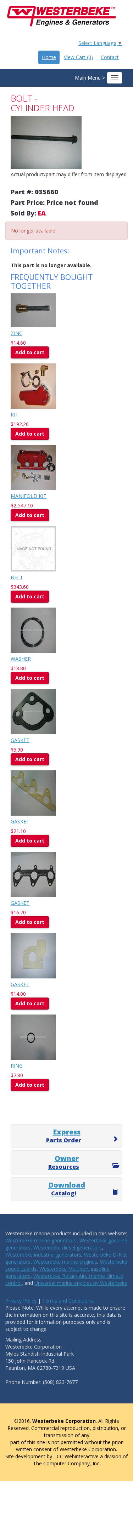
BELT (17, 577)
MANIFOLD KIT (28, 496)
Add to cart (29, 352)
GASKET (20, 740)
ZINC (16, 333)
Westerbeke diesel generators (67, 1247)
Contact (110, 57)
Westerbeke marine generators (41, 1240)
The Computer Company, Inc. (66, 1463)
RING (17, 1065)
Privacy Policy (21, 1300)
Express (63, 1135)
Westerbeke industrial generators (43, 1254)
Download (66, 1188)
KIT (14, 414)
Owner (63, 1162)
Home (49, 57)
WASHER (21, 658)
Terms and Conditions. (68, 1300)
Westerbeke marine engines (65, 1261)
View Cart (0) (78, 57)
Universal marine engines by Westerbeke (80, 1283)
